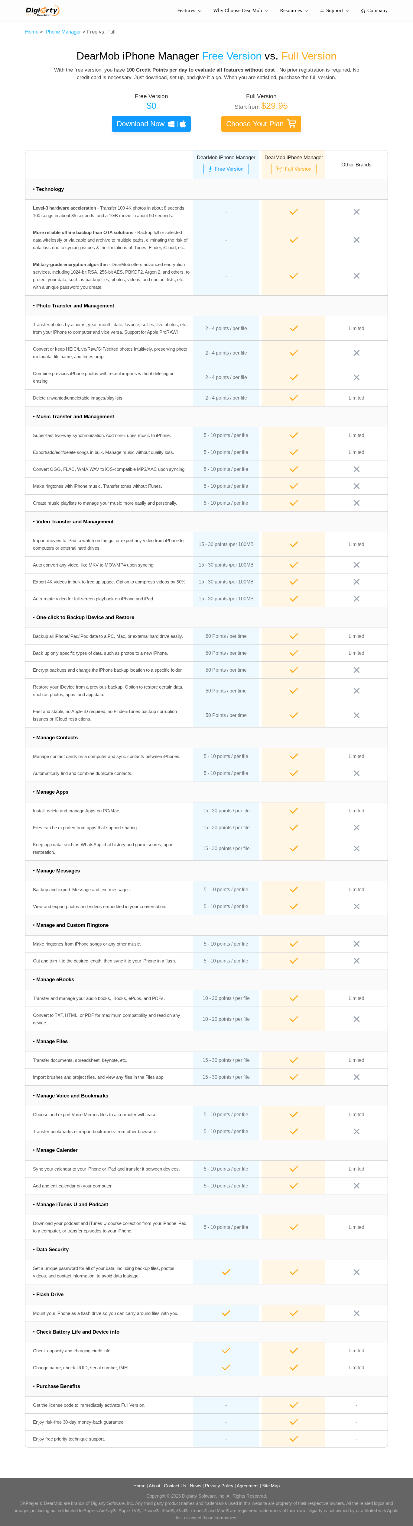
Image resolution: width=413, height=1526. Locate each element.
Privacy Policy (219, 1485)
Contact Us (175, 1485)
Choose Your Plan (255, 124)
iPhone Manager (62, 32)
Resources (291, 10)
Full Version (298, 169)
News (195, 1485)
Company (377, 10)
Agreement (248, 1485)
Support (334, 10)
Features (186, 10)
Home (31, 32)
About (154, 1485)
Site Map (271, 1485)
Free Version (229, 169)
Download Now (140, 124)
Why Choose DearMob (237, 10)
